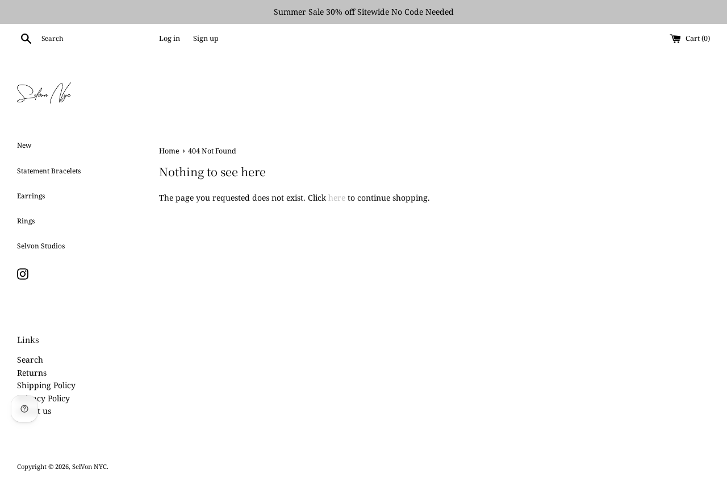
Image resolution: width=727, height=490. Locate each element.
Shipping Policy (46, 385)
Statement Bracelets (49, 171)
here (336, 197)
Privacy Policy (43, 398)
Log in (169, 38)
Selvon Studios (41, 246)
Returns (32, 372)
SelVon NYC (89, 466)
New (24, 145)
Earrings (31, 196)
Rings (26, 221)
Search (30, 359)
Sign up (206, 38)
